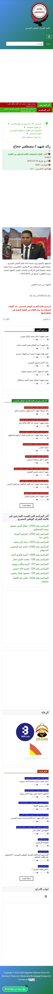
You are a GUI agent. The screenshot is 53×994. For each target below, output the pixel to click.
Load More (26, 505)
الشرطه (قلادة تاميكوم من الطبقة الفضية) (36, 493)
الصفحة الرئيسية (42, 842)
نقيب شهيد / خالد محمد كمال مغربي (34, 336)
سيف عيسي (44, 447)
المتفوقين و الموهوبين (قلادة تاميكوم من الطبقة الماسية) (32, 827)
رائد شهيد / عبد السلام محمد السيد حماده (33, 345)
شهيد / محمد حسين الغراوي (38, 472)
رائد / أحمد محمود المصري (38, 363)
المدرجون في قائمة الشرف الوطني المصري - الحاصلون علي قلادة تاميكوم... (27, 856)
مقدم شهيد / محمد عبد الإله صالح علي (34, 423)
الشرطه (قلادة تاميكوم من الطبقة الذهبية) (36, 407)
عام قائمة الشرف (43, 839)
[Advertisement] (26, 75)
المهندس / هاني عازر (40, 830)
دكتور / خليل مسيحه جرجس (38, 459)
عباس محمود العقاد (41, 806)
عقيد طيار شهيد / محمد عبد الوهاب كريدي (32, 354)
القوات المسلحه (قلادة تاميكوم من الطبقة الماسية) (34, 432)
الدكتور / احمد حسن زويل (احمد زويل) (34, 794)
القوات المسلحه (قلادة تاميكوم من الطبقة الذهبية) (34, 420)
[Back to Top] (4, 989)
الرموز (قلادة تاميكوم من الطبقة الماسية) (36, 778)
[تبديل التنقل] (49, 37)
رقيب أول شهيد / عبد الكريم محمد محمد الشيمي (30, 818)
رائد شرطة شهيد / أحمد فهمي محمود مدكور (32, 411)
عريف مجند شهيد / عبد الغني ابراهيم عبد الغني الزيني (28, 484)
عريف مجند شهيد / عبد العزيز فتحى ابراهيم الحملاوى (28, 435)
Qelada (36, 976)
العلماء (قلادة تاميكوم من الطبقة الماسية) (36, 790)
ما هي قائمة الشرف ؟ (40, 869)
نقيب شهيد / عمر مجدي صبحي (37, 496)
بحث (48, 43)
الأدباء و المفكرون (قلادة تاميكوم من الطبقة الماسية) (33, 803)
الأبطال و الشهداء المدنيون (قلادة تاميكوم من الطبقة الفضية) (31, 469)
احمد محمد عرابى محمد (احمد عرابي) (34, 781)
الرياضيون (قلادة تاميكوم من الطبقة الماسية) (35, 444)
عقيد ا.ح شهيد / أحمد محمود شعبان (35, 371)
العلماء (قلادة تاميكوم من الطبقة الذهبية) (37, 456)
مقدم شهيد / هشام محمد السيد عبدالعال (33, 380)
